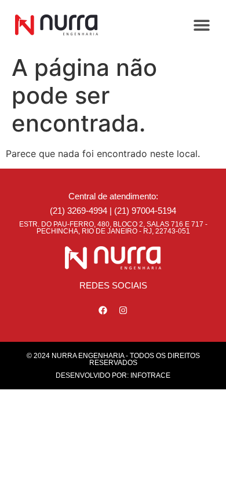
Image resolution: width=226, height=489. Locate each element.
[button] (201, 25)
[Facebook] (103, 310)
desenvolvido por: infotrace (113, 375)
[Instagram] (123, 310)
